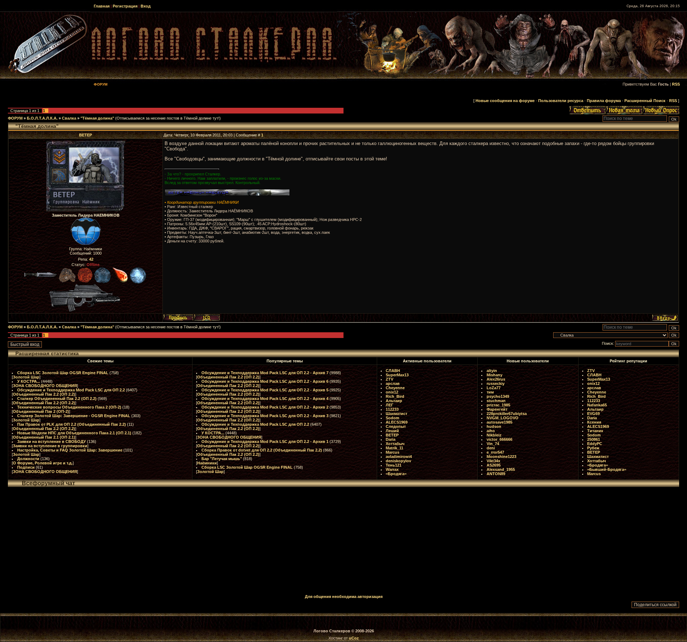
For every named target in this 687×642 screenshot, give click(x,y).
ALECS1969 (397, 422)
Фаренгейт (497, 409)
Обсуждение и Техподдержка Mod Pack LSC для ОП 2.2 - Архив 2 (264, 407)
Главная (101, 6)
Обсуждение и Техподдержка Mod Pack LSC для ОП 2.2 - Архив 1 (264, 441)
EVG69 (593, 413)
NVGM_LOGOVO (502, 418)
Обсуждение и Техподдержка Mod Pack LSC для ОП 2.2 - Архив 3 (264, 416)
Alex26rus (496, 379)
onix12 (392, 392)
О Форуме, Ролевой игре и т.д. (43, 463)
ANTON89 (496, 474)
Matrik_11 (394, 448)
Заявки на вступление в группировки (50, 446)
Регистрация (125, 6)
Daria (390, 439)
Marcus (392, 452)
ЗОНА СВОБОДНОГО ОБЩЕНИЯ (45, 385)
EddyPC (594, 443)
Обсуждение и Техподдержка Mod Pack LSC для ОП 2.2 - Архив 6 (264, 381)
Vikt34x (493, 461)
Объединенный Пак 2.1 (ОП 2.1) (44, 437)
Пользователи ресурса (560, 100)
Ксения (594, 422)
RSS (676, 84)
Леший (392, 431)
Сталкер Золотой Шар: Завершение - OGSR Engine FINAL (73, 416)
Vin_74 (493, 443)
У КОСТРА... (28, 381)
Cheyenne (395, 388)
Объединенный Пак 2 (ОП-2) (41, 411)
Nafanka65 (597, 405)
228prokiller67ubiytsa (507, 413)
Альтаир (394, 401)
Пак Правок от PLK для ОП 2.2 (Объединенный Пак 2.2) (71, 424)
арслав (393, 383)
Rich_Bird (395, 396)
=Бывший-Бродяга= (606, 469)
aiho (491, 431)
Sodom (392, 418)
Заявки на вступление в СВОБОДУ (51, 441)
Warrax (392, 469)
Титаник (595, 431)
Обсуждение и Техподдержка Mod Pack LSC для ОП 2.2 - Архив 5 (264, 390)
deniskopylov (398, 461)
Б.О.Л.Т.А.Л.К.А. (42, 118)
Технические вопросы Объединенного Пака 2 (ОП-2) (69, 407)
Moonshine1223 (501, 456)
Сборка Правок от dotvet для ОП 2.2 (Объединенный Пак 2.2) (261, 450)
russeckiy (496, 383)
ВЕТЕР (85, 135)
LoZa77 (494, 388)
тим (490, 392)
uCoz (354, 638)
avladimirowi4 (399, 456)
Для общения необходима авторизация (344, 596)
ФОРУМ (15, 118)
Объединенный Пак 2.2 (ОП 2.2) (44, 394)
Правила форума (604, 100)
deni (491, 448)
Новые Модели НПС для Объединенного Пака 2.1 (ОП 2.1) (74, 433)
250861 (593, 439)
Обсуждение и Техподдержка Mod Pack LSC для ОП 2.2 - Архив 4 (264, 398)
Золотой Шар (26, 377)
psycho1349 (498, 396)
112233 (392, 409)
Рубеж (593, 448)
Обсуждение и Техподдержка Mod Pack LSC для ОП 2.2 (71, 390)
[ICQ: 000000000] (207, 317)
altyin (492, 370)
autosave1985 (499, 422)
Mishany (494, 375)
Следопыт (396, 426)
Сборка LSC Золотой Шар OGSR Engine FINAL (62, 373)
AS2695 (494, 465)
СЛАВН (393, 370)
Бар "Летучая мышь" (221, 459)
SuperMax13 (397, 375)
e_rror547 (495, 452)
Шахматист (396, 413)
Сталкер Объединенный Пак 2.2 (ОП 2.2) (57, 398)
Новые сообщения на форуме (505, 100)
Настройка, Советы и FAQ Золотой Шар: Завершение (69, 450)
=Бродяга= (396, 474)
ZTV (389, 379)
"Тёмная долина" (97, 118)
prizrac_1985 (498, 405)
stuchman (496, 401)
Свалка (69, 118)
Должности (28, 459)
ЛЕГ (389, 405)
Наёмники (207, 463)
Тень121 (393, 465)
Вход (146, 6)
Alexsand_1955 (501, 469)
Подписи (26, 467)
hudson (494, 426)
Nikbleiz (494, 435)
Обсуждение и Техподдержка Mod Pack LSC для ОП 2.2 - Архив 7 (264, 373)
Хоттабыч (395, 443)
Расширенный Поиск (645, 100)
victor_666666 (499, 439)
